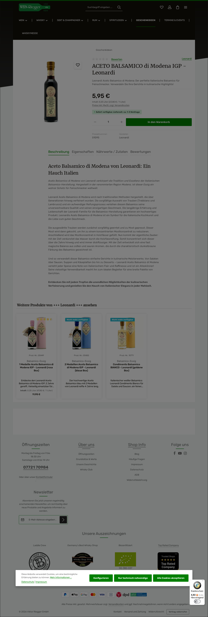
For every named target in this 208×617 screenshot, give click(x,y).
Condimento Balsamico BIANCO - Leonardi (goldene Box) (126, 367)
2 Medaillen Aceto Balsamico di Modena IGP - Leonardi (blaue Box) (81, 367)
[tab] (58, 151)
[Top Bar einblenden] (185, 7)
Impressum (137, 464)
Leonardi (187, 58)
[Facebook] (175, 454)
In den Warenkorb (159, 122)
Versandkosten (116, 604)
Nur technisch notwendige (133, 578)
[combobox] (100, 7)
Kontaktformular (44, 477)
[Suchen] (119, 7)
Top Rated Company (168, 545)
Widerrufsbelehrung (137, 480)
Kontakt (118, 611)
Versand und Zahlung (135, 611)
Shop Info (137, 444)
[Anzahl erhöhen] (122, 122)
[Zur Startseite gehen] (34, 7)
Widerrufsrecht (156, 611)
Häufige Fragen (137, 459)
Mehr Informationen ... (61, 577)
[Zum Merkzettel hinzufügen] (78, 65)
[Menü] (203, 582)
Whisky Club (86, 469)
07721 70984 (35, 467)
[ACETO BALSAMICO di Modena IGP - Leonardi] (50, 92)
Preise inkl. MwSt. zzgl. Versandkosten (111, 105)
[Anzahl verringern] (95, 122)
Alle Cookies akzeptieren (170, 578)
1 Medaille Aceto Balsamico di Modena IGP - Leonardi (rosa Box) (36, 367)
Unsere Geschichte (86, 464)
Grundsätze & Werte (86, 459)
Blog (137, 454)
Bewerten (116, 59)
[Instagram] (185, 454)
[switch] (197, 601)
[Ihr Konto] (169, 7)
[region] (51, 92)
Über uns (86, 444)
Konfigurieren (101, 578)
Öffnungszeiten (86, 454)
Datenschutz (137, 469)
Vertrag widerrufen (178, 612)
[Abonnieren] (63, 519)
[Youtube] (180, 454)
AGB (137, 474)
